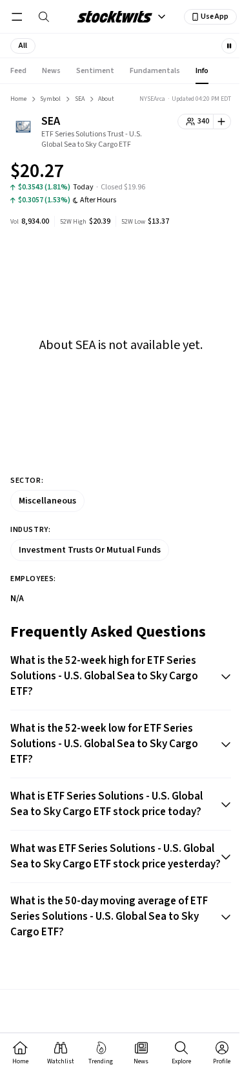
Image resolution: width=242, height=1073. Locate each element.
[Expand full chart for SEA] (195, 173)
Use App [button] (214, 16)
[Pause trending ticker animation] (229, 46)
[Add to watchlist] (222, 121)
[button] (22, 46)
